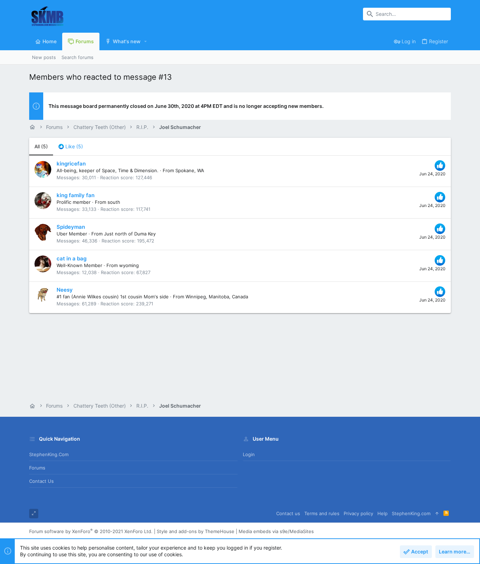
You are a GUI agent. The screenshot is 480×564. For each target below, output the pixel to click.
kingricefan (71, 163)
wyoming (129, 265)
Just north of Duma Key (130, 233)
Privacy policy (358, 513)
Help (382, 513)
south (114, 202)
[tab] (70, 146)
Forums (37, 468)
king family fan (76, 195)
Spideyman (71, 226)
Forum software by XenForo (91, 531)
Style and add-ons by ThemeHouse (195, 531)
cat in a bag (71, 258)
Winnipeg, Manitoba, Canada (217, 296)
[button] (145, 41)
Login (249, 454)
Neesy (65, 289)
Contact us (41, 481)
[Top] (437, 513)
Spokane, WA (189, 170)
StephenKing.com (49, 454)
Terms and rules (321, 513)
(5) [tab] (41, 146)
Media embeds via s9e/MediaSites (276, 531)
